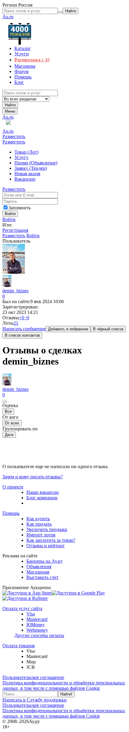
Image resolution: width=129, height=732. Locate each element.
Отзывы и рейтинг (45, 545)
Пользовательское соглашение (33, 677)
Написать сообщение (24, 328)
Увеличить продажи (46, 529)
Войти (9, 219)
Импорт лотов (41, 534)
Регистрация (15, 230)
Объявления (38, 566)
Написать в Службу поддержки (34, 699)
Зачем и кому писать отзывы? (32, 476)
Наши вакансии (42, 492)
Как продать (39, 524)
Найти (10, 105)
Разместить (13, 136)
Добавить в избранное (68, 329)
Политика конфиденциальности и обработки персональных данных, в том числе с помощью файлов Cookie (63, 685)
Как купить (38, 518)
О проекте (12, 486)
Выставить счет (42, 577)
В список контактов (22, 335)
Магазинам (37, 571)
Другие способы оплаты (39, 635)
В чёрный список (108, 329)
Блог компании (42, 497)
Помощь (11, 513)
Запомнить (19, 207)
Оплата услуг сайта (22, 608)
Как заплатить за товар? (50, 540)
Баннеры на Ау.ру (44, 561)
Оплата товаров (18, 645)
